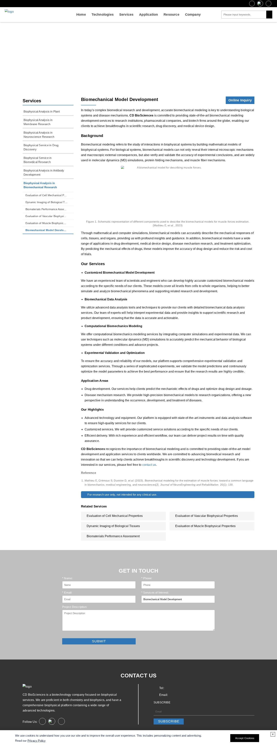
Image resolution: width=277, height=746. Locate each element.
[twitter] (260, 3)
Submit (66, 635)
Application (148, 14)
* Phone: (146, 578)
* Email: (67, 592)
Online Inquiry (240, 100)
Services (126, 14)
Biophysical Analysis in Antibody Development (44, 172)
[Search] (269, 14)
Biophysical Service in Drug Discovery (41, 147)
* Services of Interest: (155, 592)
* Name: (67, 578)
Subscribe (168, 721)
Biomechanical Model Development (46, 230)
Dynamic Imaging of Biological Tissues (46, 202)
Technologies (103, 14)
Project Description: (74, 606)
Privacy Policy (37, 740)
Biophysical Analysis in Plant (42, 111)
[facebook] (252, 3)
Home (81, 14)
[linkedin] (268, 3)
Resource (171, 14)
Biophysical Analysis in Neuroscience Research (39, 134)
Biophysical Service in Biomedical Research (37, 160)
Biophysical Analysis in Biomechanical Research (126, 57)
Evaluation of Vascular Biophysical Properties (46, 216)
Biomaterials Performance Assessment (46, 209)
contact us (149, 464)
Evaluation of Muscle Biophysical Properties (46, 223)
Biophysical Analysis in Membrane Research (38, 122)
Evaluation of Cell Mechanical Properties (46, 195)
